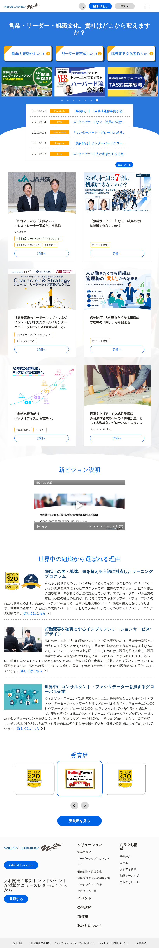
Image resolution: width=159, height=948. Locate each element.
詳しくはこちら (34, 613)
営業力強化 (84, 852)
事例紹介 (125, 856)
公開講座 (84, 907)
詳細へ (41, 253)
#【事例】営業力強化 (28, 245)
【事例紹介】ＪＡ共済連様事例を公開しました (99, 111)
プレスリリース (129, 882)
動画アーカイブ (129, 875)
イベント (84, 898)
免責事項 (141, 943)
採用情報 (18, 943)
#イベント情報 (100, 245)
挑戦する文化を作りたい (131, 53)
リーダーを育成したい (79, 53)
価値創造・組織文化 (89, 871)
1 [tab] (62, 101)
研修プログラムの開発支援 (93, 878)
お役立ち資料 (128, 869)
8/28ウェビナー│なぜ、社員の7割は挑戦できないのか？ (99, 122)
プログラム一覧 (86, 891)
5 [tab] (85, 101)
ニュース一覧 (124, 165)
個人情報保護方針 (40, 943)
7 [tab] (97, 101)
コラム (124, 862)
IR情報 (82, 916)
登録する (16, 898)
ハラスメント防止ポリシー (113, 943)
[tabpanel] (26, 82)
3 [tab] (74, 101)
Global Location (21, 865)
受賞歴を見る (79, 820)
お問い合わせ (100, 6)
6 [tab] (91, 101)
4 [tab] (79, 101)
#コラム (40, 430)
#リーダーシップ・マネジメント (34, 334)
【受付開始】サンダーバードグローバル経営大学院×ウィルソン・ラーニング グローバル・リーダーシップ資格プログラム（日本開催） (99, 143)
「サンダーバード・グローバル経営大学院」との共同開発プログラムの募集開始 (99, 133)
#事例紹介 (50, 245)
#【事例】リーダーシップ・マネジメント (38, 238)
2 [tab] (68, 101)
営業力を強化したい (27, 53)
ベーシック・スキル (89, 884)
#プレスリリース (25, 341)
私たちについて (89, 925)
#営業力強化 (23, 430)
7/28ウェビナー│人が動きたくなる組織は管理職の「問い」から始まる (100, 154)
